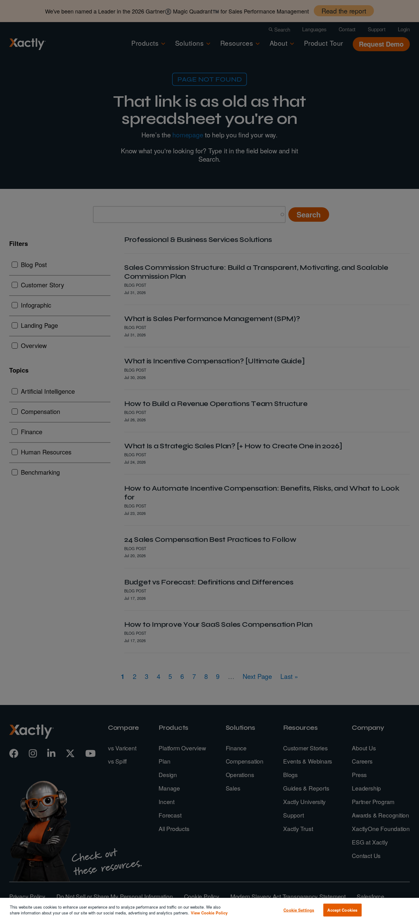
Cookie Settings (298, 910)
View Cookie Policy (209, 913)
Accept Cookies (342, 910)
